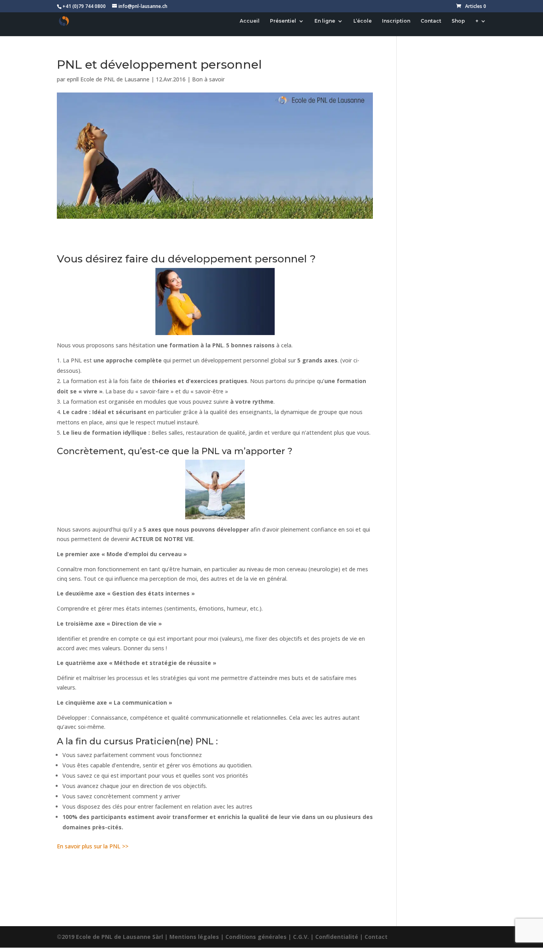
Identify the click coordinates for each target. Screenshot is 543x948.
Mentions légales (194, 936)
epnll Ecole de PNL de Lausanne (108, 79)
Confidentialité (336, 936)
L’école (362, 21)
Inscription (396, 21)
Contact (431, 21)
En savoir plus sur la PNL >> (92, 846)
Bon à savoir (208, 79)
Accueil (250, 21)
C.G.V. (301, 936)
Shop (458, 21)
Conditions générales (256, 936)
